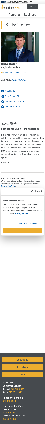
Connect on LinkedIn (14, 101)
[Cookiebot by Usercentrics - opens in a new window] (31, 192)
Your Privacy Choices (27, 223)
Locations (22, 359)
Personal (15, 15)
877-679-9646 (17, 389)
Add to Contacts (12, 106)
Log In (32, 6)
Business (30, 15)
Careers (22, 374)
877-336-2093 (9, 401)
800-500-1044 (9, 412)
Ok (22, 230)
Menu (41, 7)
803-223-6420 (19, 80)
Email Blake (10, 91)
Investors (22, 367)
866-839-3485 (9, 419)
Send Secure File (12, 96)
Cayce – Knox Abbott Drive (14, 72)
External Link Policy (8, 186)
